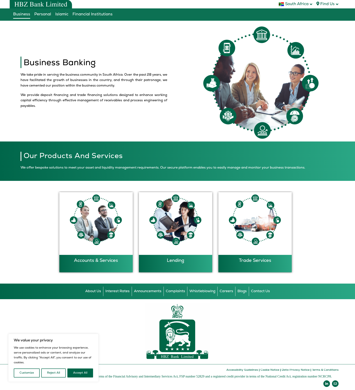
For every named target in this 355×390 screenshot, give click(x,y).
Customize (27, 372)
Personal (42, 14)
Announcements (147, 291)
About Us (93, 291)
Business (21, 14)
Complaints (175, 291)
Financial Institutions (93, 14)
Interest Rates (117, 291)
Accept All (80, 372)
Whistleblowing (202, 291)
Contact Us (260, 291)
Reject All (53, 372)
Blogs (242, 291)
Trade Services (255, 260)
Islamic (61, 14)
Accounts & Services (96, 260)
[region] (53, 358)
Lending (175, 260)
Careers (226, 291)
